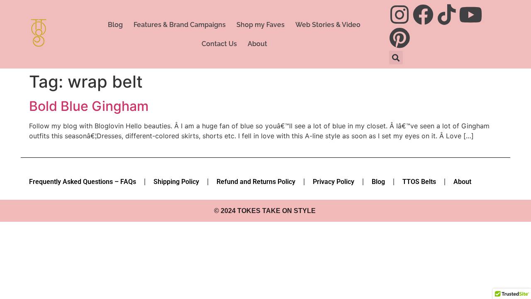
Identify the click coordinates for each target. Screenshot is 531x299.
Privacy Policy (333, 182)
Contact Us (219, 44)
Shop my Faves (260, 25)
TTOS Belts (419, 182)
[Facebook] (423, 14)
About (257, 44)
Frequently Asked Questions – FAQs (82, 182)
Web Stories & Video (327, 25)
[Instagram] (399, 14)
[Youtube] (470, 14)
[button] (396, 57)
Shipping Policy (176, 182)
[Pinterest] (399, 37)
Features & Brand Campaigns (180, 25)
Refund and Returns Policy (256, 182)
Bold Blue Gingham (89, 106)
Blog (115, 25)
